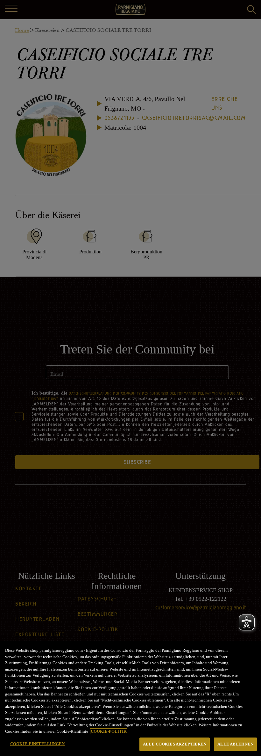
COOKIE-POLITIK (109, 731)
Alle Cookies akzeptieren (174, 744)
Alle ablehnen (235, 744)
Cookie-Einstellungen (37, 743)
